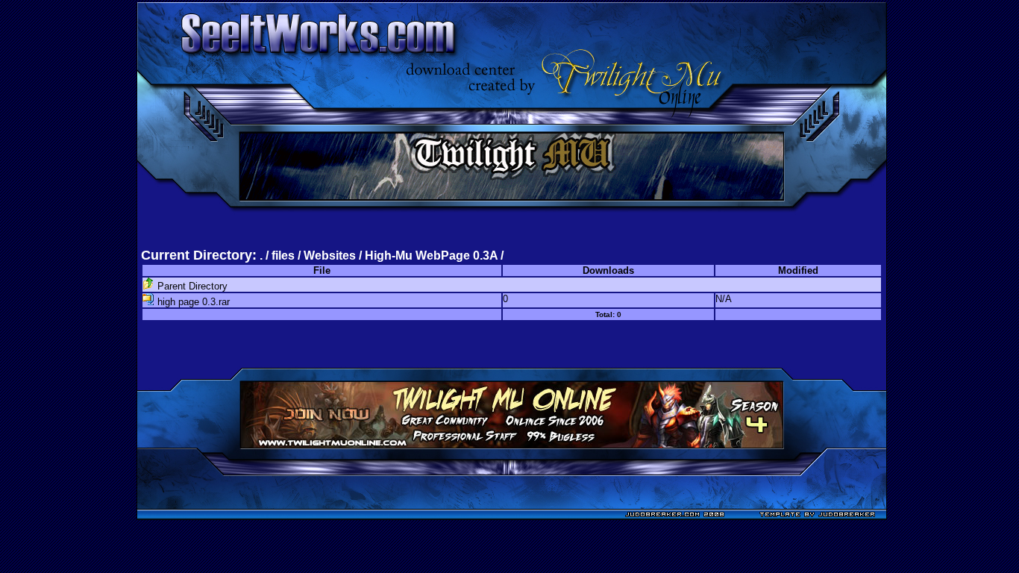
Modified (798, 270)
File (321, 270)
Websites (330, 255)
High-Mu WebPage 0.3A (431, 255)
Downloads (608, 270)
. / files (279, 255)
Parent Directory (191, 286)
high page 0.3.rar (192, 301)
